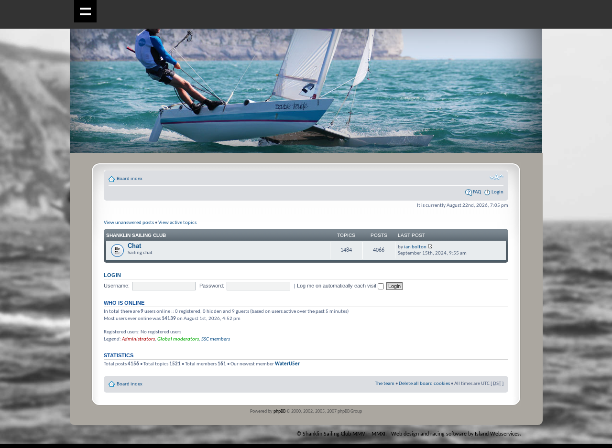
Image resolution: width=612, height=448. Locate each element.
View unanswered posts (129, 222)
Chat (134, 245)
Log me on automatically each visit (337, 285)
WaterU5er (287, 364)
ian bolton (415, 247)
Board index (129, 178)
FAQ (477, 192)
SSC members (215, 339)
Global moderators (178, 339)
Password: (211, 285)
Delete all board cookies (424, 383)
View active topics (177, 222)
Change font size (496, 177)
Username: (117, 285)
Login (497, 192)
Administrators (138, 339)
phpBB (279, 411)
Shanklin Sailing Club (136, 235)
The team (384, 383)
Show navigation (85, 11)
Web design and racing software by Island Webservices (455, 434)
